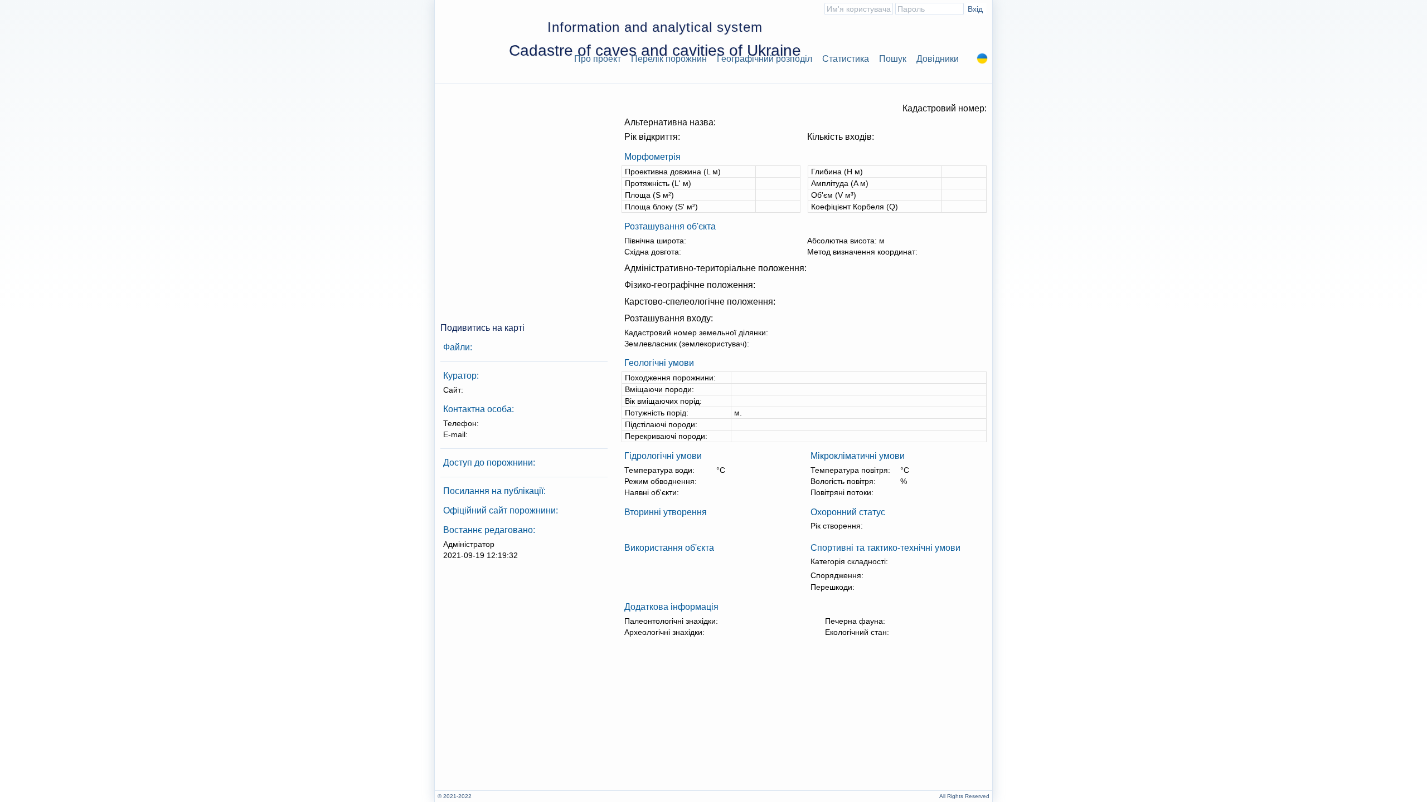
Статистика (845, 58)
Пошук (892, 58)
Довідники (937, 58)
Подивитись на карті (482, 327)
